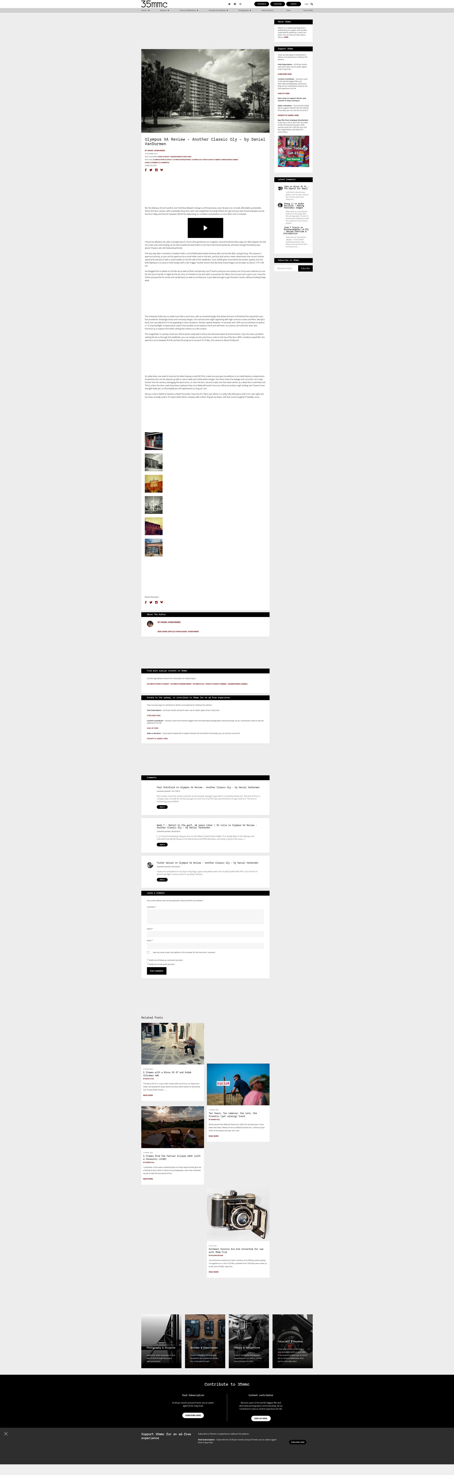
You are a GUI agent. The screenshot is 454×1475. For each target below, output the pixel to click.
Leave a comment (151, 163)
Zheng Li (288, 204)
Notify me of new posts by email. (162, 964)
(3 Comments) (164, 163)
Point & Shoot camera (211, 160)
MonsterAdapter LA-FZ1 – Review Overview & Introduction (296, 232)
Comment (151, 907)
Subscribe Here (297, 1442)
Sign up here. (153, 728)
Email (150, 940)
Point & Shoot (163, 157)
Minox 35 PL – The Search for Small (296, 188)
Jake (286, 187)
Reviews (163, 10)
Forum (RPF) (308, 10)
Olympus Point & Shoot (162, 160)
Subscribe (278, 4)
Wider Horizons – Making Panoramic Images (294, 206)
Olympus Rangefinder (182, 160)
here (286, 37)
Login (307, 4)
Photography (244, 10)
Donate (294, 4)
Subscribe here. (154, 715)
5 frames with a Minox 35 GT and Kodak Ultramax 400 (167, 1074)
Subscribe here (193, 1415)
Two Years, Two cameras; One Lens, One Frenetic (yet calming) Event (233, 1115)
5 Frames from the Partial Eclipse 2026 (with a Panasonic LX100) (171, 1157)
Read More (148, 1095)
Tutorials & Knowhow (217, 10)
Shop (288, 10)
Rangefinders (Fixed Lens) (181, 157)
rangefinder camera (230, 160)
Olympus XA (196, 160)
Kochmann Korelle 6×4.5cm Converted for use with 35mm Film (236, 1250)
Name (150, 929)
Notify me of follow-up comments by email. (166, 960)
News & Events (267, 10)
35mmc (144, 10)
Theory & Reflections (187, 10)
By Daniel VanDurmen (155, 150)
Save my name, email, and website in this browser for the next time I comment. (184, 952)
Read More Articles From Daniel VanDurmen (178, 631)
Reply (162, 807)
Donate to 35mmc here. (157, 738)
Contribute (261, 4)
